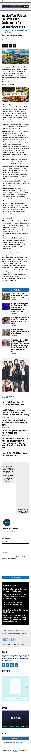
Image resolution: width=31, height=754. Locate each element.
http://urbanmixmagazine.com (9, 531)
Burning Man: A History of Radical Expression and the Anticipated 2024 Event (20, 321)
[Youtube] (16, 665)
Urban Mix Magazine (16, 35)
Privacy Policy (19, 742)
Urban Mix (7, 32)
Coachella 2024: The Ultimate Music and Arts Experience (14, 454)
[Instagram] (7, 665)
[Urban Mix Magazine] (3, 35)
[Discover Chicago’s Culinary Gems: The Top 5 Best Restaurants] (6, 332)
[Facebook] (3, 45)
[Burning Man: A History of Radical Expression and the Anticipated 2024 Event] (6, 320)
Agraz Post (14, 299)
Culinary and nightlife (19, 30)
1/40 (6, 698)
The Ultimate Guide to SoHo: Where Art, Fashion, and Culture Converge (20, 295)
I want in (15, 738)
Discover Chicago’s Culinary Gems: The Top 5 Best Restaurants (20, 332)
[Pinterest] (10, 45)
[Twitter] (6, 45)
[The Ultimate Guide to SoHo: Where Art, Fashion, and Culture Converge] (6, 296)
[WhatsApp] (14, 45)
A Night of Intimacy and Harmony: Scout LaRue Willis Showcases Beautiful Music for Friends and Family (19, 307)
